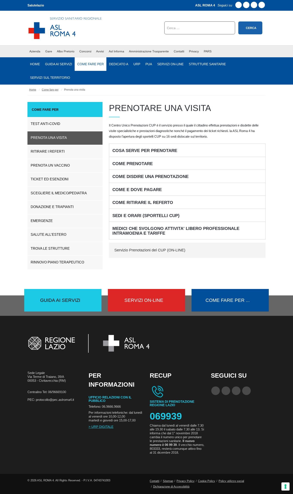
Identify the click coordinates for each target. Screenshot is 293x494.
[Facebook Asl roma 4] (238, 5)
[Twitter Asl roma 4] (254, 5)
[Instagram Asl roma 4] (261, 5)
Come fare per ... (227, 300)
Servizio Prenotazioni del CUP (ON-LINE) (149, 250)
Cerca (251, 28)
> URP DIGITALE (101, 427)
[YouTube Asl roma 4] (226, 390)
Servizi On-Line (143, 300)
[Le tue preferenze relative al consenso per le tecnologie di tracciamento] (285, 486)
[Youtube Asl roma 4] (246, 5)
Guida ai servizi (60, 300)
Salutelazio (35, 5)
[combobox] (199, 27)
